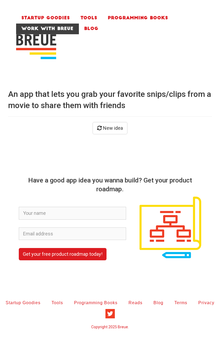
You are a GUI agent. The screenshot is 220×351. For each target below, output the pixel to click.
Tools (88, 18)
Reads (135, 302)
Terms (180, 302)
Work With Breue (47, 29)
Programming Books (138, 18)
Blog (91, 29)
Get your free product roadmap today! (62, 254)
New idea (112, 128)
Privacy (206, 302)
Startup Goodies (45, 18)
